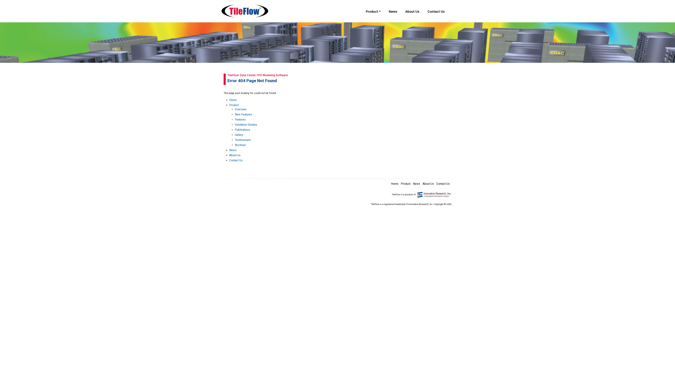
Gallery (239, 135)
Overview (240, 109)
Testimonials (243, 140)
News (393, 12)
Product (234, 105)
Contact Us (436, 12)
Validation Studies (246, 124)
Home (233, 100)
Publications (242, 129)
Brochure (240, 145)
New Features (243, 114)
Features (240, 119)
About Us (412, 12)
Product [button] (372, 12)
